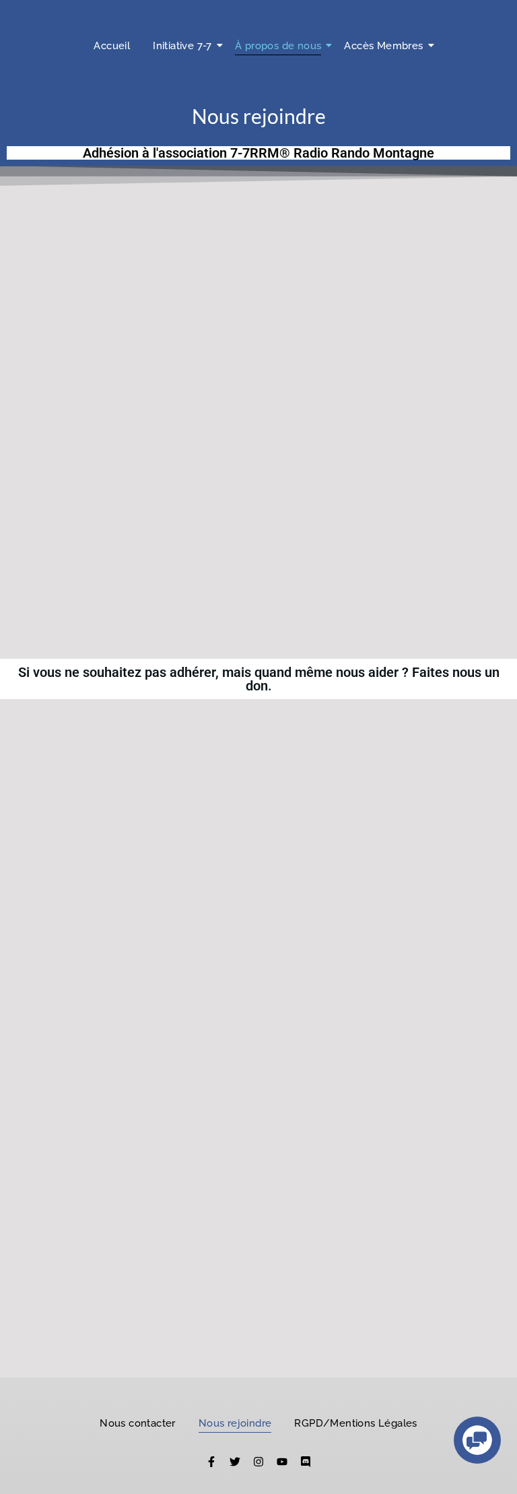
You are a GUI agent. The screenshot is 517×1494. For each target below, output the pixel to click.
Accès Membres (383, 46)
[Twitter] (235, 1461)
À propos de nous (278, 46)
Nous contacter (138, 1423)
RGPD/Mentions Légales (355, 1423)
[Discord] (305, 1461)
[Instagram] (258, 1461)
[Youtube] (282, 1461)
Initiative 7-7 (182, 46)
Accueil (112, 46)
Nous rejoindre (235, 1423)
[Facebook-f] (211, 1461)
